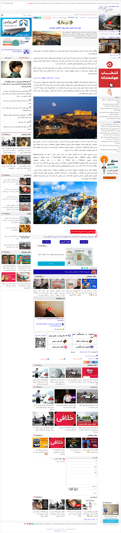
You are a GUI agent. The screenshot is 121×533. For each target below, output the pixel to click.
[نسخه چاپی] (68, 17)
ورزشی (65, 3)
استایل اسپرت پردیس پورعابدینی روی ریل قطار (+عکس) (110, 109)
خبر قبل (47, 242)
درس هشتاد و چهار (114, 55)
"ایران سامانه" (57, 531)
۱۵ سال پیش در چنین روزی (58, 335)
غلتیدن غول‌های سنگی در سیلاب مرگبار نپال (109, 31)
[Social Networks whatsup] (87, 268)
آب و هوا (95, 3)
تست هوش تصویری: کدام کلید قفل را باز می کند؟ (110, 150)
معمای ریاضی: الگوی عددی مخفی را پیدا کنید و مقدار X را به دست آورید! (110, 138)
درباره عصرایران (79, 524)
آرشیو (108, 3)
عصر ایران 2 (35, 3)
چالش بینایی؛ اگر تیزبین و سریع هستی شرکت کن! (110, 142)
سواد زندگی (81, 3)
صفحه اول (117, 3)
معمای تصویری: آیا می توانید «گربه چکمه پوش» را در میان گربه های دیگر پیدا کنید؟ (110, 130)
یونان (86, 356)
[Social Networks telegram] (82, 268)
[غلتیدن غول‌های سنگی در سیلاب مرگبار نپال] (109, 23)
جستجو (104, 3)
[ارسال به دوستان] (70, 17)
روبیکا (43, 78)
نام (96, 460)
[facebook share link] (36, 18)
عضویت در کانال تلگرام (53, 78)
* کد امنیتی (94, 486)
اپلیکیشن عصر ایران (40, 335)
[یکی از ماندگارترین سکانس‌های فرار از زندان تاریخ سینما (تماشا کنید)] (49, 309)
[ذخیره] (71, 17)
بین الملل (61, 3)
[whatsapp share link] (40, 18)
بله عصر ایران (37, 78)
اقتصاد (72, 3)
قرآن (46, 3)
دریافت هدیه (110, 521)
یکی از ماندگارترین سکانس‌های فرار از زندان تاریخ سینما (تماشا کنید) (50, 319)
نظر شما (95, 457)
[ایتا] (85, 362)
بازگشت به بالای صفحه (89, 519)
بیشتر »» (102, 14)
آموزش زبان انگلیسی (83, 347)
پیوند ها (85, 3)
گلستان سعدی (57, 341)
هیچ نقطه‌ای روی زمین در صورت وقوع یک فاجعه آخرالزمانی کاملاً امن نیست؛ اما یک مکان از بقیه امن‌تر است (16, 84)
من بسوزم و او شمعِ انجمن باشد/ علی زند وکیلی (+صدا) (12, 50)
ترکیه (89, 356)
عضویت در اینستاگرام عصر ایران (82, 335)
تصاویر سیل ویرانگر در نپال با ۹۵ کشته (110, 34)
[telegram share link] (38, 18)
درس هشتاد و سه (114, 58)
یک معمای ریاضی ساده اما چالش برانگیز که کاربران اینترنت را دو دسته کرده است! (109, 134)
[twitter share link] (33, 18)
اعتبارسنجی (62, 461)
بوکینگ (57, 461)
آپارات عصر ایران (58, 347)
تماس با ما (112, 3)
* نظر (96, 472)
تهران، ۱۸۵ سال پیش (23, 122)
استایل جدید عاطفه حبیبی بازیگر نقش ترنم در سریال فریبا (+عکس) (110, 113)
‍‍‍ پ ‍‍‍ (75, 17)
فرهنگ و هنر (56, 3)
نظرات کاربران (65, 242)
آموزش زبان (30, 3)
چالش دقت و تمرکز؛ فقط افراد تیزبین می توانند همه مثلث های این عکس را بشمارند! (110, 125)
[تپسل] (38, 246)
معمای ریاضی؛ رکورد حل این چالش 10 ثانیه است (109, 146)
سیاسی (76, 3)
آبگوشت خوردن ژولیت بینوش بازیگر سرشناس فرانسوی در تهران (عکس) (111, 105)
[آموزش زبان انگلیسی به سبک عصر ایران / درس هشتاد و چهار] (109, 46)
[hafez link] (65, 22)
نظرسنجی (100, 3)
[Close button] (118, 503)
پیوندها (60, 524)
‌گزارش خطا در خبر (46, 18)
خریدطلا (51, 264)
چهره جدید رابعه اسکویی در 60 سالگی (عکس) (111, 101)
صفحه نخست (95, 17)
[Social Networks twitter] (85, 268)
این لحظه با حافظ (82, 341)
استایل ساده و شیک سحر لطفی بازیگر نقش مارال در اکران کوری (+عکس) (109, 117)
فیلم (39, 3)
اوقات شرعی (90, 3)
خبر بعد (83, 242)
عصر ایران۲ (86, 524)
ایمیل (96, 466)
